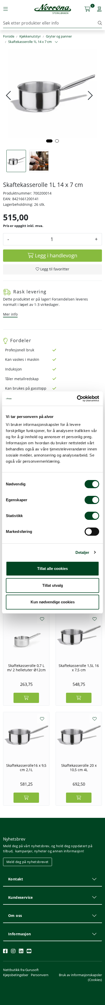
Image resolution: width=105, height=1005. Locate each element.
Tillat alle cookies (52, 568)
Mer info (10, 314)
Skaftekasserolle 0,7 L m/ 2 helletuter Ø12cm (26, 667)
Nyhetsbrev (14, 839)
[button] (49, 140)
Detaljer (82, 552)
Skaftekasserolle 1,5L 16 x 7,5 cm (79, 667)
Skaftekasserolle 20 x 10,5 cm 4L (79, 767)
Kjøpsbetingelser (15, 975)
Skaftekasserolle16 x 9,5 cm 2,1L (26, 767)
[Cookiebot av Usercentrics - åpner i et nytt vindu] (77, 398)
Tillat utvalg (52, 585)
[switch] (92, 500)
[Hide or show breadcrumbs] (56, 42)
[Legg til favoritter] (42, 619)
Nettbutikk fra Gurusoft (21, 969)
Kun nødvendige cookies (53, 602)
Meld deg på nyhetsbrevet (27, 861)
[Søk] (100, 23)
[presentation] (9, 95)
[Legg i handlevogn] (26, 698)
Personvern (39, 975)
